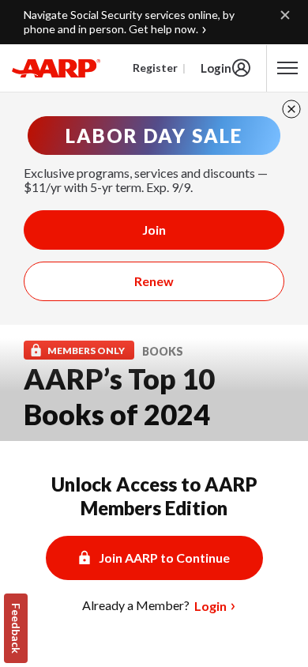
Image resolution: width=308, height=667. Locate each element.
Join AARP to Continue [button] (164, 557)
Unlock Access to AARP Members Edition (154, 496)
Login (216, 68)
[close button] (291, 109)
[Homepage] (56, 68)
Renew (154, 280)
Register (155, 67)
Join (154, 229)
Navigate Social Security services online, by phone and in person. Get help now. (129, 22)
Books (162, 351)
